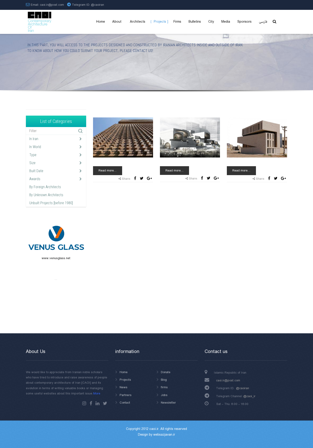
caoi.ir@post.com (228, 380)
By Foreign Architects (45, 187)
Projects (125, 379)
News (123, 387)
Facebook (91, 403)
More (96, 393)
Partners (126, 395)
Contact (125, 402)
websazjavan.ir (164, 434)
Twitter (105, 403)
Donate (165, 372)
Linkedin (97, 403)
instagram (84, 403)
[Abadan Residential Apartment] (257, 137)
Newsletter (168, 402)
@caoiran (97, 4)
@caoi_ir (249, 396)
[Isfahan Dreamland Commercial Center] (190, 137)
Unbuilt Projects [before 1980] (51, 203)
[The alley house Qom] (123, 137)
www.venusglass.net (56, 258)
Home (124, 372)
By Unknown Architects (46, 195)
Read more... (108, 170)
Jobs (164, 395)
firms (164, 387)
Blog (164, 379)
